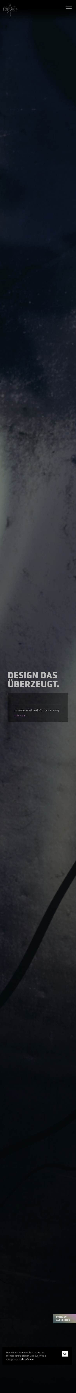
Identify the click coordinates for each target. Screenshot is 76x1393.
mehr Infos (19, 715)
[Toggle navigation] (69, 6)
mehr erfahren (26, 1359)
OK (65, 1353)
